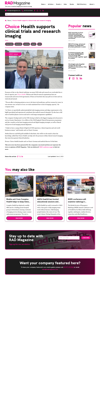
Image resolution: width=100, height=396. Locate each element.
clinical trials (18, 44)
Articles (50, 4)
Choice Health (9, 44)
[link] (19, 201)
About (91, 4)
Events (58, 4)
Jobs (65, 4)
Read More (19, 218)
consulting (26, 44)
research (33, 44)
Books (72, 4)
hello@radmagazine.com (50, 269)
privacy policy (77, 241)
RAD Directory (81, 4)
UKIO (39, 44)
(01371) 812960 (68, 267)
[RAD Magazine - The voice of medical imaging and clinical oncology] (17, 3)
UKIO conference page (46, 147)
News (43, 4)
